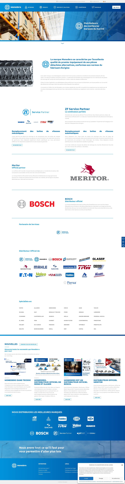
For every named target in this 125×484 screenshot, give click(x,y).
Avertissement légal (70, 468)
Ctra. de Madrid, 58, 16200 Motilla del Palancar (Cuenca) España (71, 1)
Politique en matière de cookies (73, 472)
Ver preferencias (116, 478)
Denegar (101, 478)
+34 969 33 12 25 (95, 1)
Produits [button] (45, 7)
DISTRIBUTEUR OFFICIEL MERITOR (105, 381)
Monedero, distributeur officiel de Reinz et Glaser (47, 382)
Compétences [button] (82, 7)
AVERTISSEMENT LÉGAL (117, 481)
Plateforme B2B (42, 470)
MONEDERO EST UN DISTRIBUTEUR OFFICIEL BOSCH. (75, 382)
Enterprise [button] (31, 7)
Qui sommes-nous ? (43, 468)
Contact (40, 474)
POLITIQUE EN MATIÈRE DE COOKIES (87, 481)
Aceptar (86, 478)
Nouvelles (98, 7)
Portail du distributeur (44, 472)
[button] (122, 465)
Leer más (8, 395)
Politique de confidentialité (72, 470)
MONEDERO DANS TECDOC (18, 380)
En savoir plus (17, 145)
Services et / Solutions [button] (63, 7)
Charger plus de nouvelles (28, 344)
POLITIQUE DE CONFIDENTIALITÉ (104, 481)
